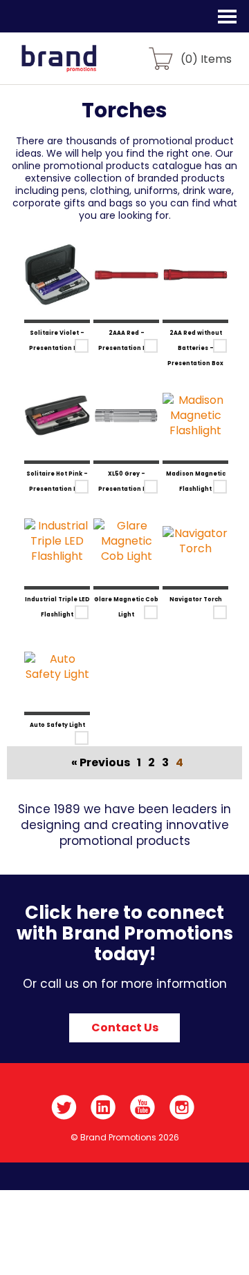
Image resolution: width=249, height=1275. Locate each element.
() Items (206, 58)
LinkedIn (103, 1107)
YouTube (143, 1107)
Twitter (64, 1107)
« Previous (100, 762)
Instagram (182, 1107)
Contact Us (124, 1027)
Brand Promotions (84, 66)
